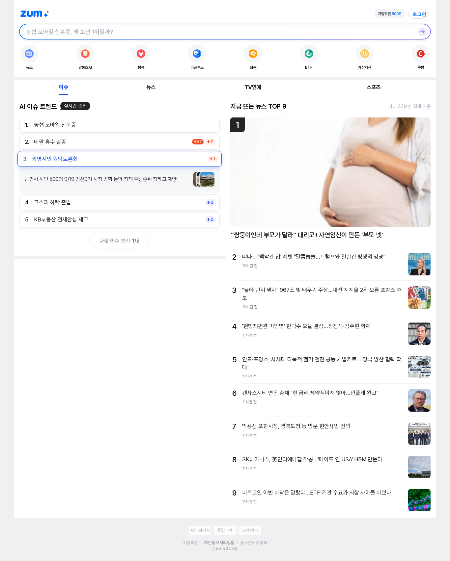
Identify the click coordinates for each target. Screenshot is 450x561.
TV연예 (252, 87)
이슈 (63, 87)
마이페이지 (199, 530)
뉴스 (150, 87)
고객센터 (250, 530)
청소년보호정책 (253, 542)
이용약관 (190, 542)
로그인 (419, 14)
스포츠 (374, 87)
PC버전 (225, 530)
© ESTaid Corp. (225, 548)
